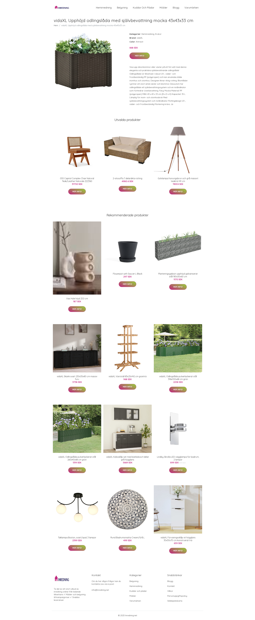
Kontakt (171, 586)
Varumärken (191, 7)
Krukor (158, 34)
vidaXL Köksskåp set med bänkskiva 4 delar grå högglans (127, 458)
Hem (56, 25)
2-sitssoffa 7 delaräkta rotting (127, 178)
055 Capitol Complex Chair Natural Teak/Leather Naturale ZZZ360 (77, 179)
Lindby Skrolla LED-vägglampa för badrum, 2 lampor (178, 458)
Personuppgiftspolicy (177, 596)
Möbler (163, 7)
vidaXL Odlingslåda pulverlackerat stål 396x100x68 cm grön (178, 377)
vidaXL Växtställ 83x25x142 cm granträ (127, 376)
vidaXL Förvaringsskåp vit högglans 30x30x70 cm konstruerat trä (178, 539)
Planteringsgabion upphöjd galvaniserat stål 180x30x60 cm (178, 275)
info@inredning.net (100, 590)
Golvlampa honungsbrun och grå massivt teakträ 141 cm (178, 179)
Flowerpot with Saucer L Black (127, 273)
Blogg (176, 7)
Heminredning (104, 7)
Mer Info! (139, 56)
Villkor (170, 591)
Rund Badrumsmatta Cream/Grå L (127, 537)
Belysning (122, 7)
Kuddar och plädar (143, 7)
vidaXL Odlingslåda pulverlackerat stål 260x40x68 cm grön (77, 458)
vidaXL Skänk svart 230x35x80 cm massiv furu (77, 377)
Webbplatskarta (174, 601)
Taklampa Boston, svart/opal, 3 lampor (77, 537)
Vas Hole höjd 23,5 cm (77, 298)
